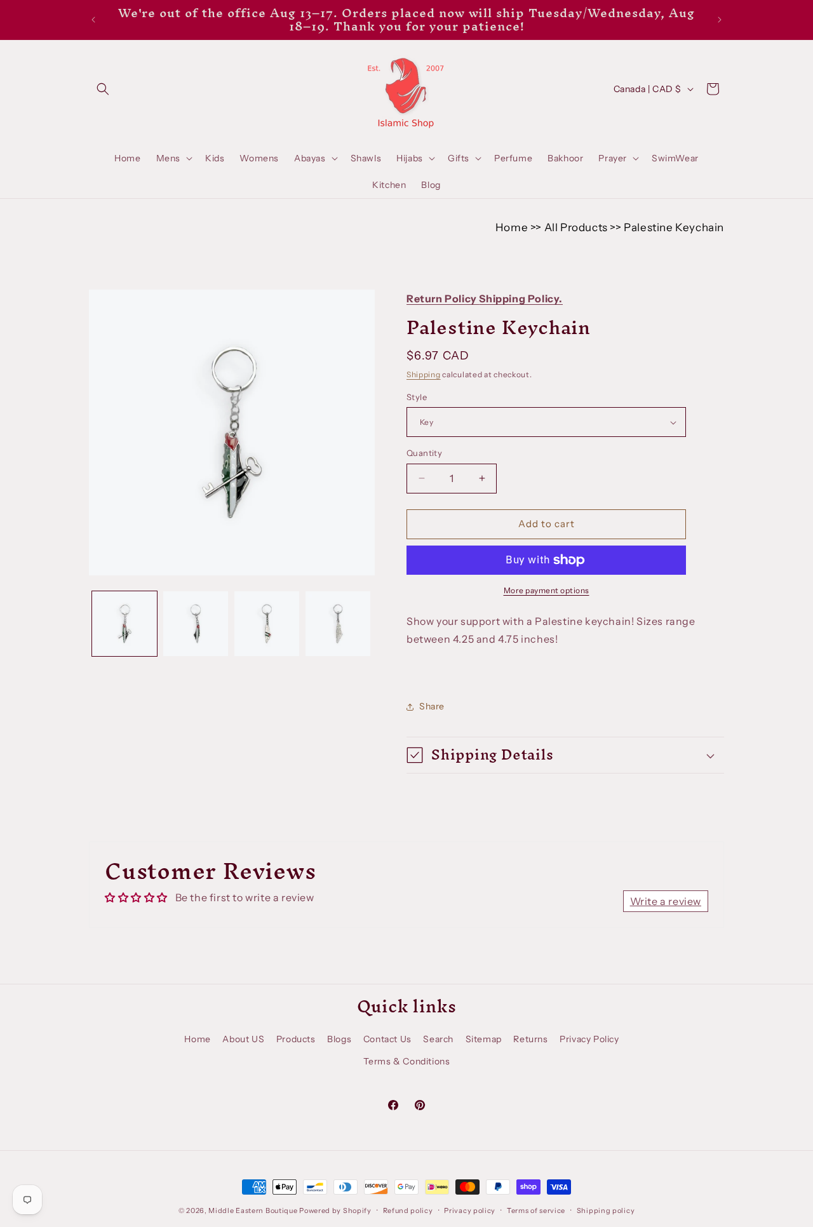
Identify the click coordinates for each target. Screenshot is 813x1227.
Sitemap (484, 1039)
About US (243, 1039)
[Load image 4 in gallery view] (338, 623)
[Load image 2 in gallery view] (195, 623)
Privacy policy (469, 1210)
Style (416, 397)
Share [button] (432, 706)
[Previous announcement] (93, 20)
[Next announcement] (720, 20)
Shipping (423, 374)
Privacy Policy (589, 1039)
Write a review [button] (665, 901)
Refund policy (408, 1210)
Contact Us (387, 1039)
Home (511, 227)
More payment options (546, 590)
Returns (530, 1039)
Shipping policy (606, 1210)
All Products (576, 227)
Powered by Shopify (335, 1210)
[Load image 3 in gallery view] (266, 623)
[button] (103, 89)
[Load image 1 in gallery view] (124, 623)
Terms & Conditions (406, 1061)
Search (438, 1039)
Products (296, 1039)
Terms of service (536, 1210)
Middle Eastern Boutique (252, 1210)
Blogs (339, 1039)
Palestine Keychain (674, 227)
